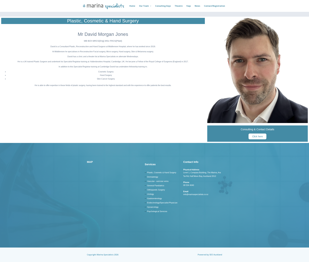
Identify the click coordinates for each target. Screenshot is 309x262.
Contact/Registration (214, 6)
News (197, 6)
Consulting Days (163, 6)
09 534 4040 (188, 185)
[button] (150, 6)
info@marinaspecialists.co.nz (195, 194)
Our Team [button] (144, 6)
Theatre (179, 6)
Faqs (188, 6)
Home (132, 6)
